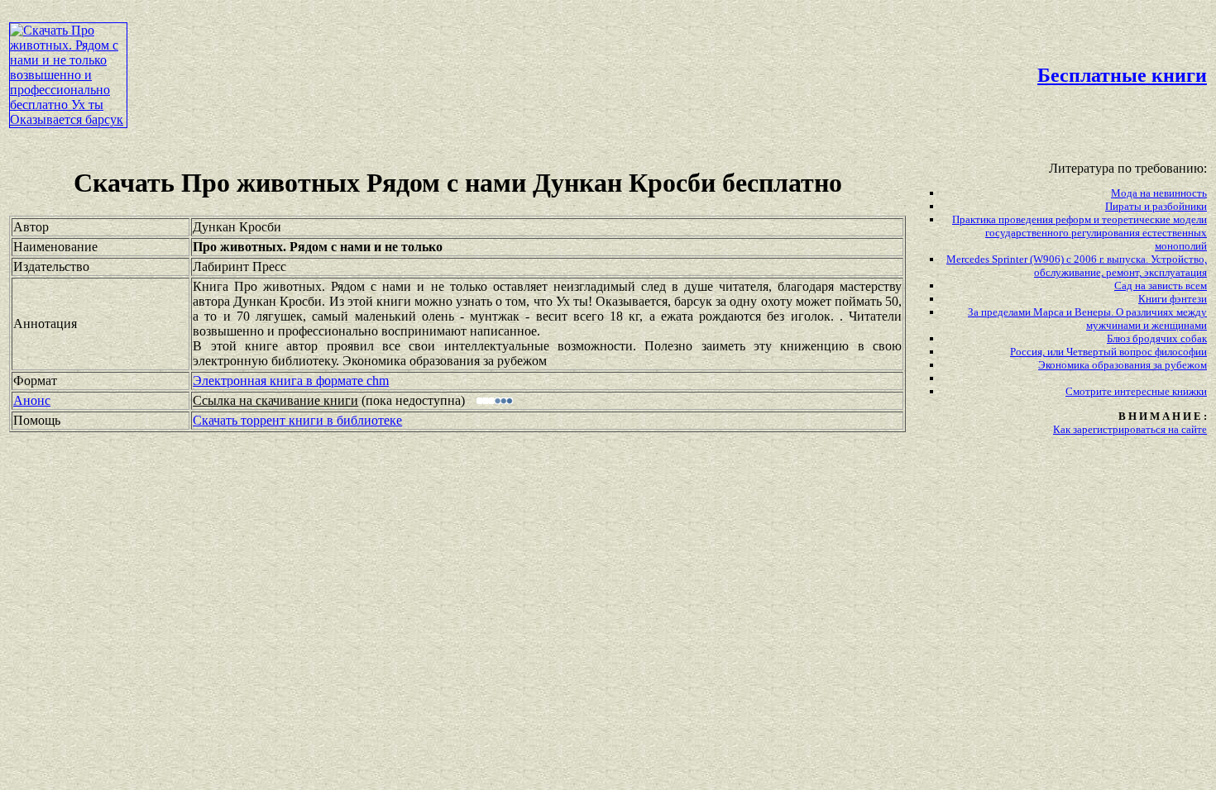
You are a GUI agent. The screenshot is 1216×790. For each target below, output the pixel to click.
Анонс (31, 400)
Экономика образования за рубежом (1122, 365)
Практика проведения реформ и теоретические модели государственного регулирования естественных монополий (1079, 232)
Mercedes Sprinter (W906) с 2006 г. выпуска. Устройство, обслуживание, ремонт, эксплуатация (1076, 265)
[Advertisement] (519, 46)
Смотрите (1089, 391)
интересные (1143, 391)
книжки (1189, 391)
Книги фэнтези (1172, 299)
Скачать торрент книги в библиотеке (297, 420)
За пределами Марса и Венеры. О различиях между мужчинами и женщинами (1087, 318)
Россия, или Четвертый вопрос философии (1108, 351)
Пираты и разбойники (1156, 206)
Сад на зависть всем (1160, 285)
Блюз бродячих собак (1157, 338)
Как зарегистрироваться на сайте (1130, 429)
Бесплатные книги (1122, 75)
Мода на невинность (1159, 193)
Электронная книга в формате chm (291, 381)
